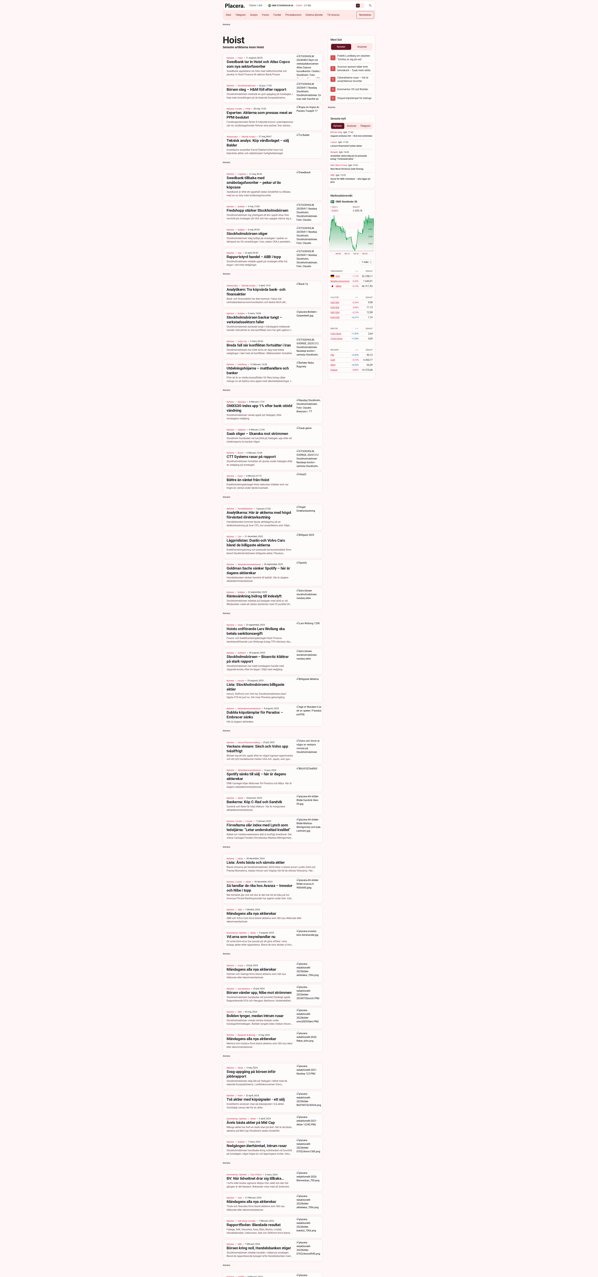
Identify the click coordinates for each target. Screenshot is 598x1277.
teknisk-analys (248, 136)
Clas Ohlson (256, 1174)
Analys (254, 14)
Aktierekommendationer (249, 564)
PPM (248, 109)
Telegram (240, 14)
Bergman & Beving (246, 1035)
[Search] (370, 5)
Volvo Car (242, 341)
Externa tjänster (314, 14)
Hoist (240, 58)
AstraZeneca (244, 988)
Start (228, 14)
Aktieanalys (232, 136)
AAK (240, 1198)
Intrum (241, 680)
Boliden (241, 206)
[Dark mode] (358, 5)
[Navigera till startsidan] (235, 5)
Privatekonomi (293, 14)
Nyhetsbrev (365, 14)
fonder (238, 109)
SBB (240, 1012)
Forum (265, 14)
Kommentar (232, 933)
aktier (240, 798)
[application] (351, 235)
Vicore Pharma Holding (249, 742)
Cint (240, 536)
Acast (240, 965)
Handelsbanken (245, 508)
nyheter (230, 58)
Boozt (240, 453)
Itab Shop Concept (247, 1221)
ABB (240, 909)
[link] (273, 66)
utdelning (242, 364)
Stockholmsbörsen (247, 85)
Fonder (277, 14)
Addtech (242, 430)
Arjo (240, 253)
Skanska (242, 402)
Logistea (242, 174)
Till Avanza (333, 14)
